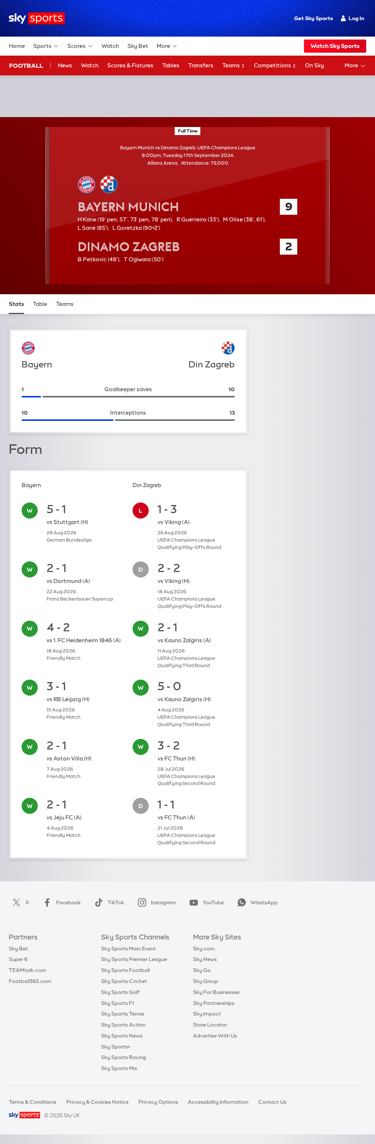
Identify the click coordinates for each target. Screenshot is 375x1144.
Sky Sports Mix (119, 1068)
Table (40, 304)
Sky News (205, 959)
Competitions (273, 65)
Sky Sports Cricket (124, 981)
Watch (110, 46)
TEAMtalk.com (27, 970)
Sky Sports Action (123, 1024)
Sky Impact (207, 1013)
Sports (42, 46)
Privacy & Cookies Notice (97, 1101)
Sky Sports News (121, 1035)
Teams (231, 65)
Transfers (201, 65)
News (65, 65)
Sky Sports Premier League (134, 959)
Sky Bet (137, 46)
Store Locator (210, 1024)
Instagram (163, 902)
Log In (356, 18)
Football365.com (30, 981)
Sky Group (205, 981)
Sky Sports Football (125, 970)
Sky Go (202, 970)
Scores (76, 46)
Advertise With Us (215, 1035)
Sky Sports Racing (123, 1057)
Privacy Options (158, 1101)
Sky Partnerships (213, 1003)
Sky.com (204, 948)
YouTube (213, 902)
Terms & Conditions (32, 1101)
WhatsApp (264, 902)
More (163, 46)
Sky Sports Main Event (128, 948)
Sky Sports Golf (120, 992)
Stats (16, 304)
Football (26, 65)
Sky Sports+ (115, 1046)
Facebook (68, 902)
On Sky (314, 65)
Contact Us (272, 1101)
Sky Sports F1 (117, 1003)
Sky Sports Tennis (122, 1013)
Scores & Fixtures (130, 65)
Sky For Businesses (216, 992)
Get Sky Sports (313, 18)
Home (17, 46)
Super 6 (18, 959)
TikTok (116, 902)
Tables (170, 65)
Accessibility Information (218, 1101)
